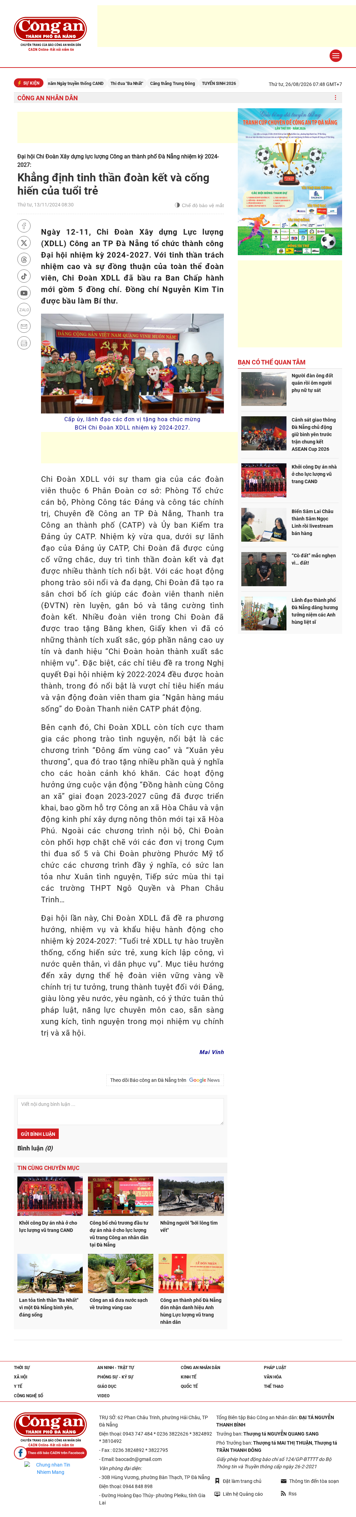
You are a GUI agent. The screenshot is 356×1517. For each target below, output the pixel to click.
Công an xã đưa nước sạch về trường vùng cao (119, 1303)
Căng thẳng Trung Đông (147, 83)
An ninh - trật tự (115, 1368)
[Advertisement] (143, 127)
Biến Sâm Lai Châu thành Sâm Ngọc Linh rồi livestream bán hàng (312, 522)
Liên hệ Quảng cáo (243, 1494)
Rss (293, 1493)
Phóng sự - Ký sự (115, 1377)
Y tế (18, 1386)
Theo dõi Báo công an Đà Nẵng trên (149, 1080)
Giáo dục (106, 1386)
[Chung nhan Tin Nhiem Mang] (50, 1468)
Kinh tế (188, 1377)
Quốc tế (189, 1386)
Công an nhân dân (47, 98)
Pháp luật (275, 1368)
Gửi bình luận (38, 1134)
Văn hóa (273, 1377)
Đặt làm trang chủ (242, 1481)
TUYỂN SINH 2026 (194, 83)
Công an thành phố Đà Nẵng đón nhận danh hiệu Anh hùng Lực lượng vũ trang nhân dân (190, 1311)
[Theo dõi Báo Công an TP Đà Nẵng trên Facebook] (50, 1453)
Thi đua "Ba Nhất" (102, 83)
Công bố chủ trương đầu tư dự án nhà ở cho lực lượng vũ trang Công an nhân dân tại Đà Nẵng (119, 1234)
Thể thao (273, 1386)
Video (103, 1396)
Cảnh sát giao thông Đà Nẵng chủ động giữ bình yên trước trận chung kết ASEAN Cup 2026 (314, 434)
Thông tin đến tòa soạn (314, 1481)
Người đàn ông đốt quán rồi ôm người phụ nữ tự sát (312, 383)
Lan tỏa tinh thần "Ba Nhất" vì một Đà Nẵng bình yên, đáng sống (48, 1307)
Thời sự (22, 1368)
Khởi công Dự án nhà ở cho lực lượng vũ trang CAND (48, 1226)
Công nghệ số (28, 1396)
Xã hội (20, 1377)
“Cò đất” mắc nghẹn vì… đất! (314, 559)
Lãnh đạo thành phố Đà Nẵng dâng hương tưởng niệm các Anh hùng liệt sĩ (315, 611)
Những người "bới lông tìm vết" (189, 1226)
